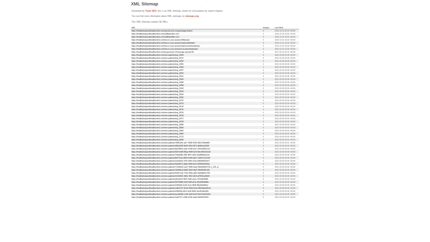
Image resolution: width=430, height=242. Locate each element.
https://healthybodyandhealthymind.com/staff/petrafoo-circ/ (155, 34)
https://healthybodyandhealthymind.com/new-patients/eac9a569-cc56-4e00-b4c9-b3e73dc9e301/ (171, 194)
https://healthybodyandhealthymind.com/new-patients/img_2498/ (158, 85)
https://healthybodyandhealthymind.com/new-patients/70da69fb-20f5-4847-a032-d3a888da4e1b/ (171, 155)
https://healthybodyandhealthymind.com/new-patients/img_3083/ (158, 128)
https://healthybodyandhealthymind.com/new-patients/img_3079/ (158, 121)
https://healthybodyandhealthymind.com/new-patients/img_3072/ (158, 100)
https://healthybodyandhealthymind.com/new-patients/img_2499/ (158, 82)
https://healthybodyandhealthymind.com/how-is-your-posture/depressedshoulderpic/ (166, 46)
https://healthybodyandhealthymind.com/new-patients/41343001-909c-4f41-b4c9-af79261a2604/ (171, 176)
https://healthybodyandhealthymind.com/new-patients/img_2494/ (158, 61)
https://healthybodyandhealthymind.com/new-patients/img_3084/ (158, 134)
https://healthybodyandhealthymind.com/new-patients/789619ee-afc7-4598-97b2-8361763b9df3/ (171, 143)
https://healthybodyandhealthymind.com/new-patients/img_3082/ (158, 131)
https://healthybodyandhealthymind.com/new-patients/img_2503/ (158, 88)
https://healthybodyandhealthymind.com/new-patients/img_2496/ (158, 67)
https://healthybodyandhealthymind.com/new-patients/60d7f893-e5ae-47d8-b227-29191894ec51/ (171, 149)
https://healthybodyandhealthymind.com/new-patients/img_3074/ (158, 106)
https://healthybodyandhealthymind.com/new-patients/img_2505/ (158, 94)
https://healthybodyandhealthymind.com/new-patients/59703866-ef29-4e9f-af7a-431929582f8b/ (170, 182)
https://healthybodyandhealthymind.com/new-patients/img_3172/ (158, 137)
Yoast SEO (150, 11)
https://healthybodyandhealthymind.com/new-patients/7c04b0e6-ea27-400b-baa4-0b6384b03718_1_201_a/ (175, 167)
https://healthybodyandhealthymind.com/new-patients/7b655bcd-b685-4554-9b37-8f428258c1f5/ (171, 170)
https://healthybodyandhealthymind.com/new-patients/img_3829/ (158, 140)
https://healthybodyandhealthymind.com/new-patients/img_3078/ (158, 115)
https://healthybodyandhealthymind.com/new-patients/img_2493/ (158, 55)
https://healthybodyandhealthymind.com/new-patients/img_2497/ (158, 70)
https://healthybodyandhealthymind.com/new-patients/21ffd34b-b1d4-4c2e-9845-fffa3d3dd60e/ (170, 185)
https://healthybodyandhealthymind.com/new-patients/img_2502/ (158, 73)
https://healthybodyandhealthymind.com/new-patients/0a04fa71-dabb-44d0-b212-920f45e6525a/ (171, 164)
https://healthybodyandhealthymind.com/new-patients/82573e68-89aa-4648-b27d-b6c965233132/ (171, 152)
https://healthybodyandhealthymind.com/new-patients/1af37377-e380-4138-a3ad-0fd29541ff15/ (170, 197)
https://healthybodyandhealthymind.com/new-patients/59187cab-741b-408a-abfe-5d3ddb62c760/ (171, 173)
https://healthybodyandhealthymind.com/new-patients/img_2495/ (158, 64)
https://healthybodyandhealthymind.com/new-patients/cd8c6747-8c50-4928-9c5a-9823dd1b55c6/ (171, 188)
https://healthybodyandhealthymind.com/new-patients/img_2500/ (158, 79)
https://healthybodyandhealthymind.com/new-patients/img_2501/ (158, 76)
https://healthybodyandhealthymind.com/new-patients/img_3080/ (158, 125)
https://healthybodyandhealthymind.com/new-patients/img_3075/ (158, 109)
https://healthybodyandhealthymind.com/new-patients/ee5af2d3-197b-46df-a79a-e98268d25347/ (171, 161)
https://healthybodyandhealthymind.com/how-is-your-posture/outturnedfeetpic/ (163, 43)
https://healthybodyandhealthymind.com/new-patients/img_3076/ (158, 112)
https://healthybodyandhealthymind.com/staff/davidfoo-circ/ (155, 37)
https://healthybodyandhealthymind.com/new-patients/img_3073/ (158, 103)
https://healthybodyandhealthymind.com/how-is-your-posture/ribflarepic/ (161, 40)
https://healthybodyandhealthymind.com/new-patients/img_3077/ (158, 118)
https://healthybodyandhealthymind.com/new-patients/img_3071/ (158, 58)
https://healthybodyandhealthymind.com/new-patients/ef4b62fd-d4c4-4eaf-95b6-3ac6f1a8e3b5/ (170, 191)
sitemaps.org (192, 16)
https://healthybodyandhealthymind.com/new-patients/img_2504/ (158, 91)
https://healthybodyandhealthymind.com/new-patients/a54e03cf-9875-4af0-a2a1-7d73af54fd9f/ (170, 179)
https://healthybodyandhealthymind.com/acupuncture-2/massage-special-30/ (163, 52)
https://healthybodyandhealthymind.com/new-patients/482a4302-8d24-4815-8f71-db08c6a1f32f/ (170, 146)
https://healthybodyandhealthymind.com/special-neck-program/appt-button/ (162, 31)
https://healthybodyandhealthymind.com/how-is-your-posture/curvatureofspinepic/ (165, 49)
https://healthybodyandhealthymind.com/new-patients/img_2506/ (158, 97)
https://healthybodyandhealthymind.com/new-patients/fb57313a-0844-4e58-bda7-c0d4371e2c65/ (171, 158)
